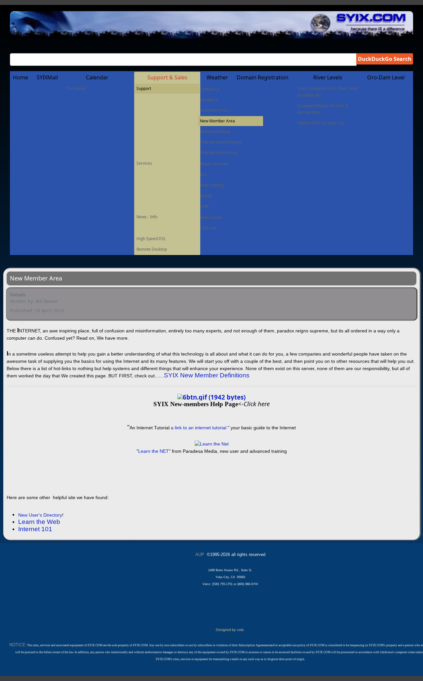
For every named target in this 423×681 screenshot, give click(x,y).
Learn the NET (153, 451)
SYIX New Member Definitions (207, 375)
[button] (167, 77)
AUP (199, 554)
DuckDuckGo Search (384, 59)
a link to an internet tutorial (198, 427)
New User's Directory (40, 515)
